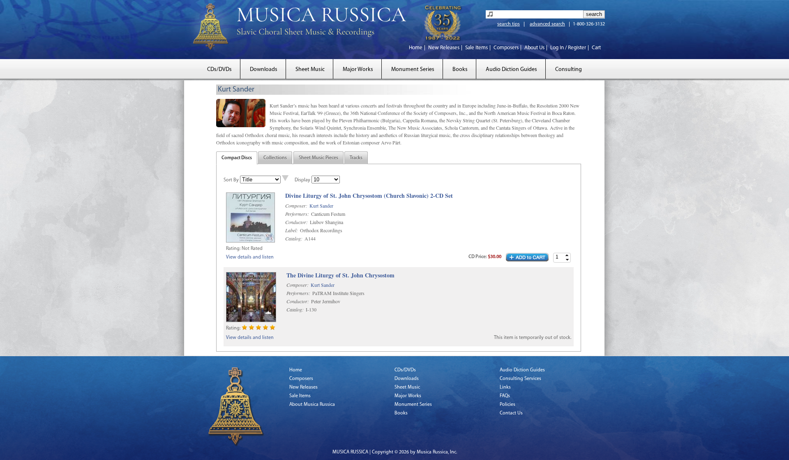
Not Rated (252, 248)
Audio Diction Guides (511, 69)
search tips (508, 24)
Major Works (358, 69)
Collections (275, 158)
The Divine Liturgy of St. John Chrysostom (340, 275)
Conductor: (296, 222)
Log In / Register (568, 47)
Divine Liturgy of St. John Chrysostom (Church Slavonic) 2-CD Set (369, 195)
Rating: (233, 248)
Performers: (297, 214)
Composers (506, 47)
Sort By (231, 180)
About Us (534, 47)
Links (505, 387)
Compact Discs (236, 158)
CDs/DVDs (219, 69)
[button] (567, 255)
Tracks (356, 158)
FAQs (505, 396)
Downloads (263, 69)
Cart (596, 47)
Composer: (296, 205)
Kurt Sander (321, 205)
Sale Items (476, 47)
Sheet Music (310, 69)
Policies (507, 404)
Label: (291, 230)
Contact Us (511, 413)
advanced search (547, 24)
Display (302, 180)
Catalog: (293, 238)
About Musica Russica (312, 404)
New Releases (443, 47)
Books (460, 69)
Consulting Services (520, 378)
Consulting (568, 69)
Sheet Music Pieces (318, 158)
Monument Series (412, 69)
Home (415, 47)
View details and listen (250, 257)
